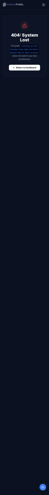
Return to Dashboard (26, 67)
